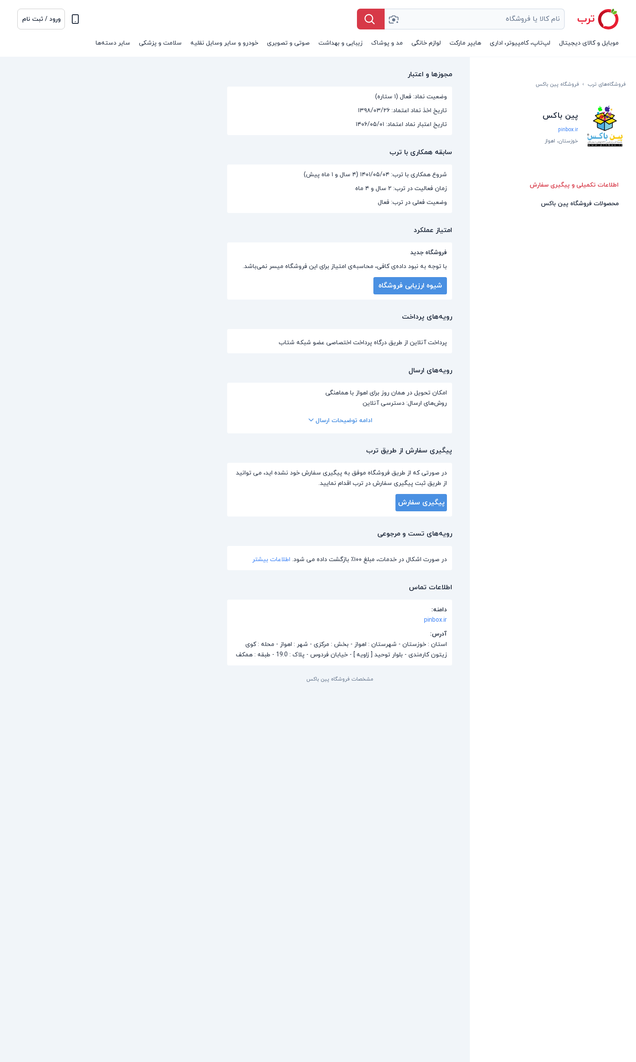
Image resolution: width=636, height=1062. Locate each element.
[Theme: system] (75, 19)
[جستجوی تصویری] (393, 19)
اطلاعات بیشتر (271, 559)
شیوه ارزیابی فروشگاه (410, 286)
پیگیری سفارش (421, 502)
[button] (41, 19)
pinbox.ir (568, 129)
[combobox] (475, 19)
